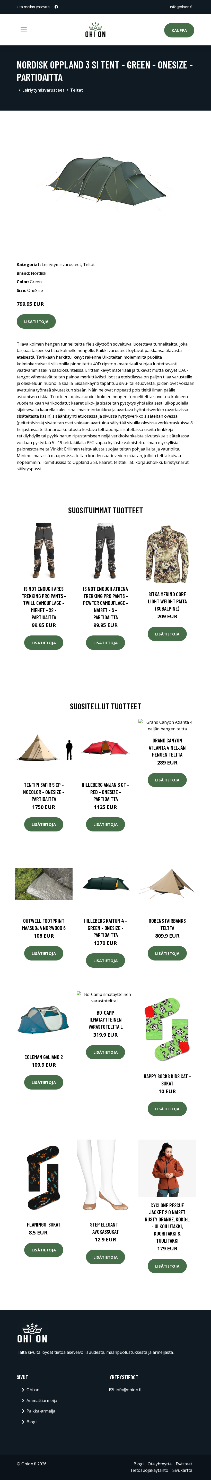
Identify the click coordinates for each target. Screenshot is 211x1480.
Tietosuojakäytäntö (149, 1470)
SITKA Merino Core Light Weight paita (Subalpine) (167, 601)
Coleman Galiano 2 (43, 1057)
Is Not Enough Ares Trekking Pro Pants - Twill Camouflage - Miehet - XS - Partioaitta (44, 602)
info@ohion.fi (181, 6)
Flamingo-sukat (43, 1224)
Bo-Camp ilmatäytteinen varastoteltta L (106, 1019)
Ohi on (33, 1390)
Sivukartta (182, 1470)
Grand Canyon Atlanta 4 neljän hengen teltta (167, 747)
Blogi (32, 1422)
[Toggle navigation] (24, 30)
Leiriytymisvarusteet (43, 90)
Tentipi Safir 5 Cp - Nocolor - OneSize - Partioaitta (43, 791)
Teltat (76, 90)
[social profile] (56, 7)
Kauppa (179, 30)
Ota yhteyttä (160, 1464)
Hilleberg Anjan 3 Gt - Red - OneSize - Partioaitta (105, 791)
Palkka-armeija (41, 1411)
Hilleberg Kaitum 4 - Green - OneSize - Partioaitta (105, 927)
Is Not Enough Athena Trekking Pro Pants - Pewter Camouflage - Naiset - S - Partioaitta (105, 602)
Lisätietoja (36, 321)
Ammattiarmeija (42, 1400)
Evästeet (184, 1464)
